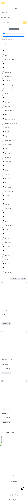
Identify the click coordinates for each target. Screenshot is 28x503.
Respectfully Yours (6, 359)
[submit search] (25, 22)
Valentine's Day (5, 413)
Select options (6, 323)
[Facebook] (5, 488)
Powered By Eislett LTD (14, 500)
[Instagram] (14, 488)
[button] (14, 470)
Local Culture (4, 314)
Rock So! (4, 310)
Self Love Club (5, 409)
